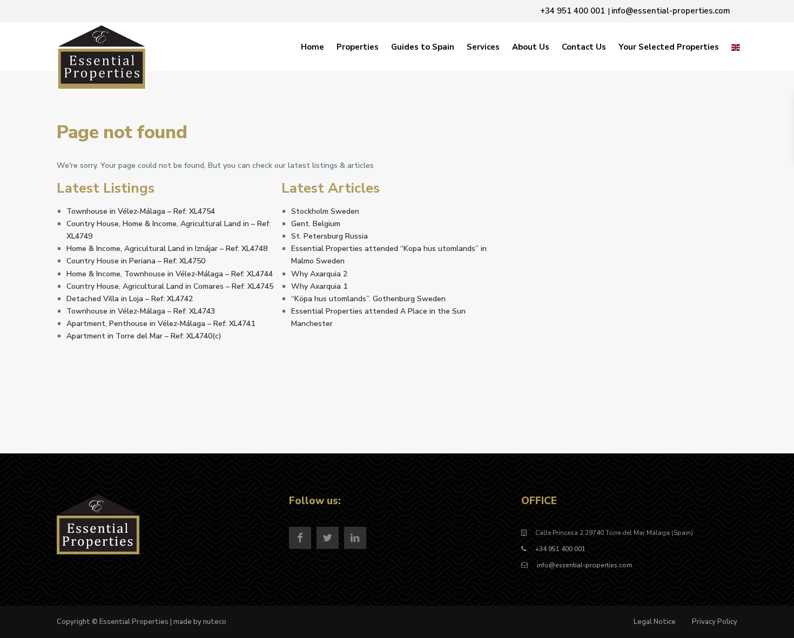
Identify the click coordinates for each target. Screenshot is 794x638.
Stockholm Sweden (325, 211)
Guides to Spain (422, 47)
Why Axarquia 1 (319, 286)
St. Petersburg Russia (329, 236)
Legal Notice (655, 622)
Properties (358, 47)
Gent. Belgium (315, 224)
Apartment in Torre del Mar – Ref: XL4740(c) (143, 336)
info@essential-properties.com (583, 565)
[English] (735, 47)
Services (483, 47)
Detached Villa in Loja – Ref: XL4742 (129, 299)
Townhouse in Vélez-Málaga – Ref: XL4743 (140, 311)
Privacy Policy (714, 622)
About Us (530, 47)
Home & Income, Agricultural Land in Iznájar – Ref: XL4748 (166, 248)
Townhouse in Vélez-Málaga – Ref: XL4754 (140, 211)
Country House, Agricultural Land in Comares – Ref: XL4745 (169, 286)
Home (312, 47)
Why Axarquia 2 (319, 274)
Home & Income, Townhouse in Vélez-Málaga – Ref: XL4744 (169, 274)
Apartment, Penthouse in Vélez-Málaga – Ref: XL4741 (160, 323)
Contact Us (584, 47)
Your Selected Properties (668, 47)
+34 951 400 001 (560, 549)
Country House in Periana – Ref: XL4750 (135, 261)
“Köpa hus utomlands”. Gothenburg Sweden (368, 299)
